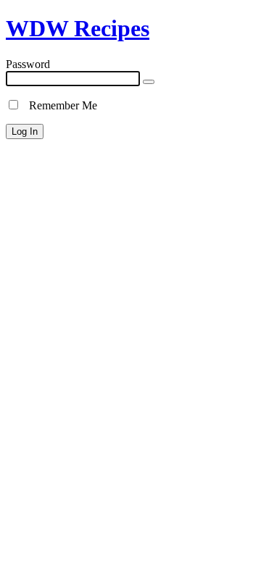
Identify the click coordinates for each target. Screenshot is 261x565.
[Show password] (148, 82)
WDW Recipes (77, 28)
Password (28, 64)
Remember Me (58, 105)
